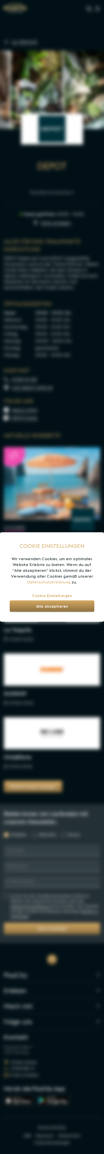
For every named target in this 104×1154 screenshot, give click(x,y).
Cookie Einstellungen (52, 595)
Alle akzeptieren (52, 606)
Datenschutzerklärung (49, 582)
